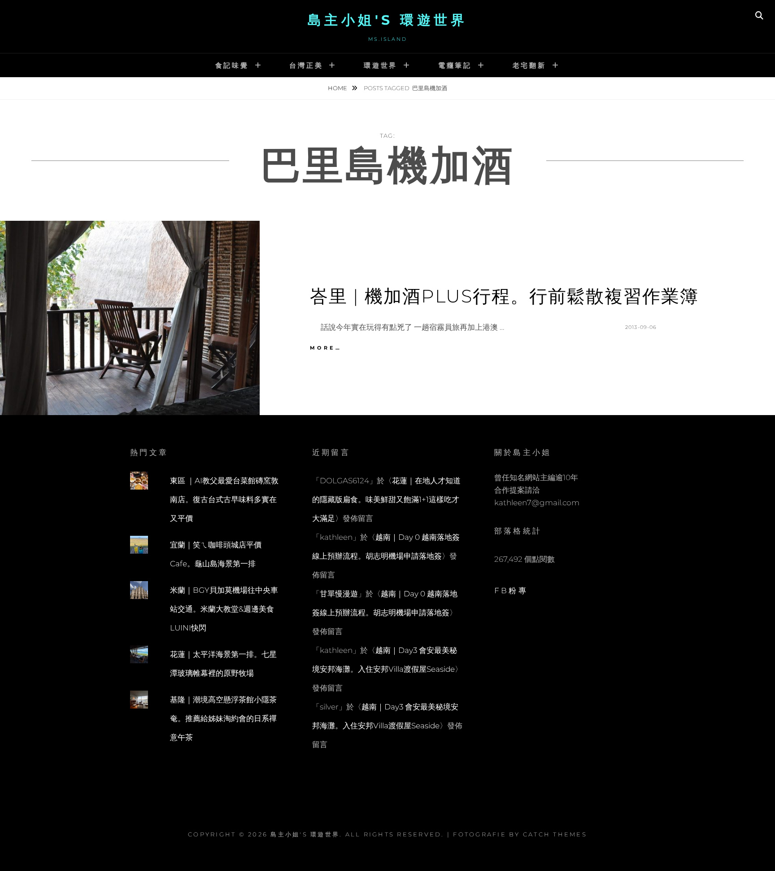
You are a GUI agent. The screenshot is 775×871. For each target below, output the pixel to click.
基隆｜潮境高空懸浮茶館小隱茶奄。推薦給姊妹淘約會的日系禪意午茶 (223, 718)
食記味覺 (232, 65)
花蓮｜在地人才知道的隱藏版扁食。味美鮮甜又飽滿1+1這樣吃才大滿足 (386, 499)
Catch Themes (555, 834)
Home (338, 88)
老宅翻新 (529, 65)
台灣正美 (306, 65)
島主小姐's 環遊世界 (388, 20)
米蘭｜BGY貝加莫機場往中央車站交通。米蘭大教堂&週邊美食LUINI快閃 (224, 609)
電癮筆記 (455, 65)
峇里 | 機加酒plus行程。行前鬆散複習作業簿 (504, 296)
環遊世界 (380, 65)
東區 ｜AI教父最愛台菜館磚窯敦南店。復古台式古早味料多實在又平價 (224, 499)
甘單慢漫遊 (339, 593)
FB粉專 (511, 590)
